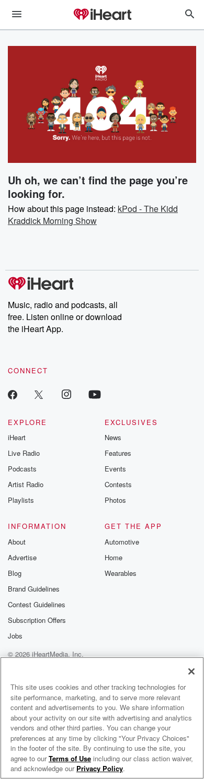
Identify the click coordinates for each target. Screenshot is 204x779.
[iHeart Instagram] (66, 394)
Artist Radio (25, 484)
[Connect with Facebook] (12, 394)
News (113, 437)
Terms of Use (70, 758)
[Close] (191, 671)
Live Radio (24, 453)
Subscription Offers (37, 620)
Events (115, 469)
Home (113, 557)
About (17, 542)
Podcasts (22, 469)
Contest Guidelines (36, 604)
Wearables (121, 573)
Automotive (122, 542)
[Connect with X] (39, 394)
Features (118, 453)
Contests (118, 484)
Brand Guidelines (34, 589)
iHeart (17, 437)
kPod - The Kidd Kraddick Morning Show (93, 215)
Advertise (22, 557)
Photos (115, 500)
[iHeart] (102, 15)
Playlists (21, 500)
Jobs (15, 636)
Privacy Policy (99, 768)
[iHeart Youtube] (94, 394)
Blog (14, 573)
